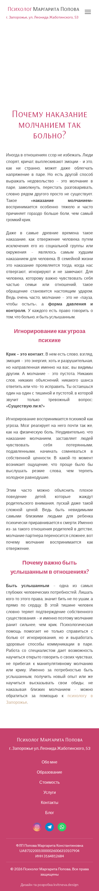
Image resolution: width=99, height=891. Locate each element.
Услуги (49, 792)
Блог (49, 812)
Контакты (49, 802)
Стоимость (49, 782)
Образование (49, 772)
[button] (37, 827)
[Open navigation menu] (88, 12)
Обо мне (49, 761)
